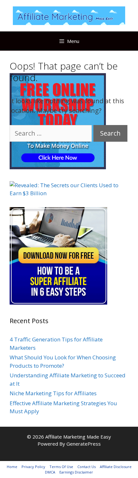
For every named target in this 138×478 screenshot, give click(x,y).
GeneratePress (83, 443)
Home (12, 466)
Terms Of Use (61, 466)
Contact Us (86, 466)
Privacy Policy (33, 466)
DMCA (50, 472)
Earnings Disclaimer (76, 472)
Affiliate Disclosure (116, 466)
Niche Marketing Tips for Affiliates (53, 393)
